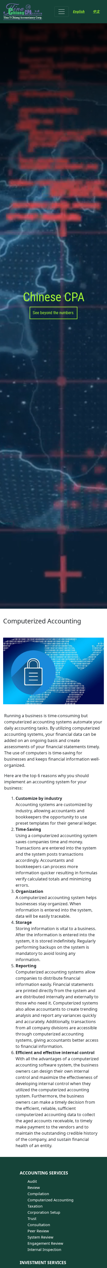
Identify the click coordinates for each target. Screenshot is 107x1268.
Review (34, 1187)
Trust (32, 1218)
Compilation (38, 1193)
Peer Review (38, 1230)
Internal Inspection (44, 1249)
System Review (40, 1237)
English (79, 11)
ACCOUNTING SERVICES (44, 1173)
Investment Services (43, 1262)
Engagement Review (45, 1243)
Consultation (39, 1224)
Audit (32, 1181)
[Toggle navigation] (61, 11)
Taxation (35, 1206)
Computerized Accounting (50, 1199)
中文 (96, 11)
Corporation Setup (44, 1212)
